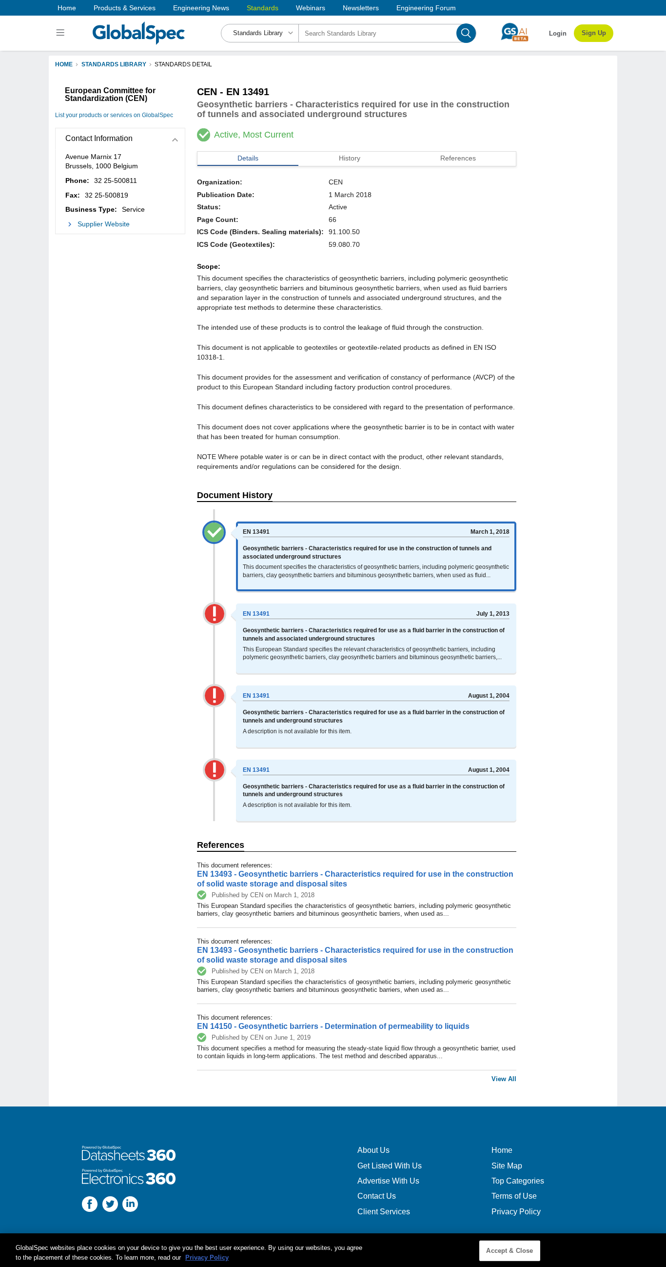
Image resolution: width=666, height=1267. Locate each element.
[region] (333, 1250)
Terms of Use (514, 1196)
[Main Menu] (61, 33)
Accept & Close (509, 1250)
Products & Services (125, 8)
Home (67, 8)
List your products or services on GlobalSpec (114, 115)
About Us (373, 1150)
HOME (64, 64)
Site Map (506, 1166)
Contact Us (376, 1196)
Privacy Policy (516, 1211)
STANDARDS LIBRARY (113, 64)
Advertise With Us (388, 1181)
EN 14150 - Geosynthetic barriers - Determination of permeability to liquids (333, 1026)
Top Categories (517, 1181)
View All (503, 1079)
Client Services (383, 1211)
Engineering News (201, 8)
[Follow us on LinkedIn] (130, 1205)
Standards (262, 8)
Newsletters (361, 8)
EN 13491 (256, 613)
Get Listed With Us (389, 1166)
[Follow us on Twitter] (110, 1205)
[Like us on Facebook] (90, 1205)
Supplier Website (104, 224)
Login (558, 33)
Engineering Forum (426, 8)
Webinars (310, 8)
